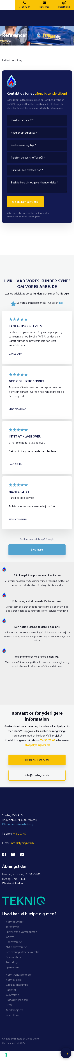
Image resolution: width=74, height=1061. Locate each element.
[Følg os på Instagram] (15, 854)
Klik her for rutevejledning (17, 825)
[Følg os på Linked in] (24, 854)
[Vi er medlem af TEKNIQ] (37, 901)
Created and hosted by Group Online (21, 1039)
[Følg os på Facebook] (6, 854)
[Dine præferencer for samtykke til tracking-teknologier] (6, 1054)
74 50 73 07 (48, 740)
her (61, 303)
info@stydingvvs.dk (37, 745)
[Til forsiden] (37, 18)
